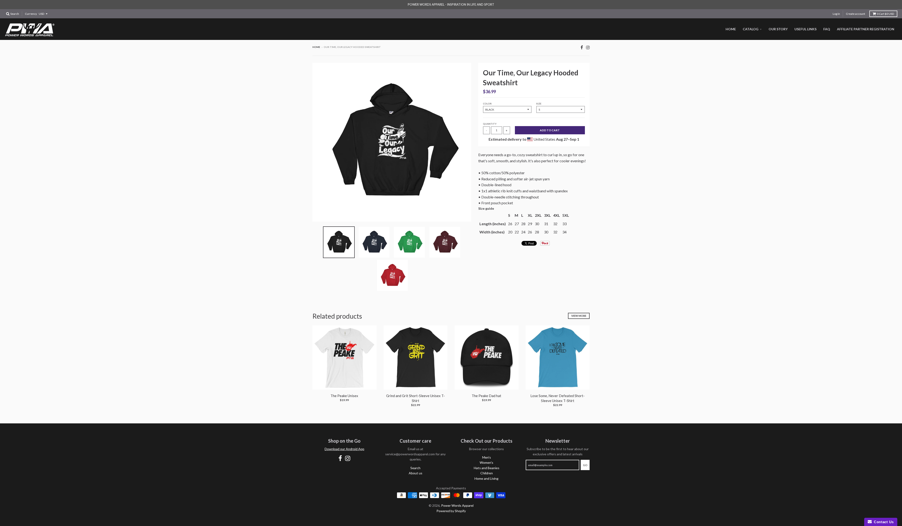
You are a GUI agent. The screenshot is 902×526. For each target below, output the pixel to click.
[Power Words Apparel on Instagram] (588, 47)
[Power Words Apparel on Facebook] (581, 47)
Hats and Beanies (486, 468)
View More (578, 315)
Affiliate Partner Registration (865, 29)
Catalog (750, 29)
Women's (486, 462)
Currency (31, 13)
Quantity (490, 123)
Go (585, 465)
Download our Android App (344, 449)
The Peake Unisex (344, 396)
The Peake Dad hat (486, 396)
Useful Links (805, 29)
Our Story (778, 29)
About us (415, 473)
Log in (836, 13)
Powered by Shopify (451, 511)
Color (487, 103)
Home (731, 29)
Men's (486, 457)
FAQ (826, 29)
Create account (855, 13)
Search (415, 468)
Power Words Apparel (457, 505)
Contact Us (883, 522)
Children (486, 473)
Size (538, 103)
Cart (885, 13)
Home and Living (486, 478)
